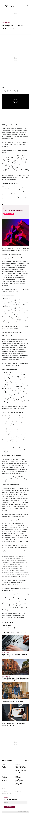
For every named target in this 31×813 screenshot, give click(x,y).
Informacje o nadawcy (21, 770)
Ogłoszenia (4, 777)
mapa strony (5, 791)
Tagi (25, 632)
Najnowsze (19, 632)
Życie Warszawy (19, 784)
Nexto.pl (17, 779)
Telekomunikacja (6, 22)
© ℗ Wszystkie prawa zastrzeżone (10, 624)
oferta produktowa (6, 793)
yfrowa (12, 6)
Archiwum (4, 780)
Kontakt (4, 767)
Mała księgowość (19, 780)
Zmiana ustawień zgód (21, 767)
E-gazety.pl (18, 777)
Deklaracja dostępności (21, 772)
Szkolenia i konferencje (7, 788)
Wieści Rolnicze (19, 783)
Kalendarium (18, 791)
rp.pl (3, 87)
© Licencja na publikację (8, 622)
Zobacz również (5, 632)
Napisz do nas (5, 769)
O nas (3, 766)
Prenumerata (5, 779)
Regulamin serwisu (20, 769)
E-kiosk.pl (18, 776)
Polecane (13, 632)
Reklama (4, 776)
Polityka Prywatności (20, 766)
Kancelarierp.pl (19, 781)
